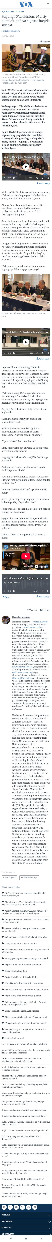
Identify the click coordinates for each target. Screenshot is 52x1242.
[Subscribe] (34, 1207)
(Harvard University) (22, 678)
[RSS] (22, 1207)
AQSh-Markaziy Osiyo (13, 12)
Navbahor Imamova (11, 31)
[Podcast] (28, 1207)
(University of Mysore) (22, 667)
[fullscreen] (47, 177)
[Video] (11, 1238)
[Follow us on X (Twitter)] (10, 1207)
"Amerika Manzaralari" (33, 627)
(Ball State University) (22, 672)
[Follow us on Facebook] (4, 1207)
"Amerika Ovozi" (40, 622)
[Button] (45, 41)
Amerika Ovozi (14, 161)
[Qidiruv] (41, 1238)
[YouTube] (26, 1238)
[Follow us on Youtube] (16, 1207)
